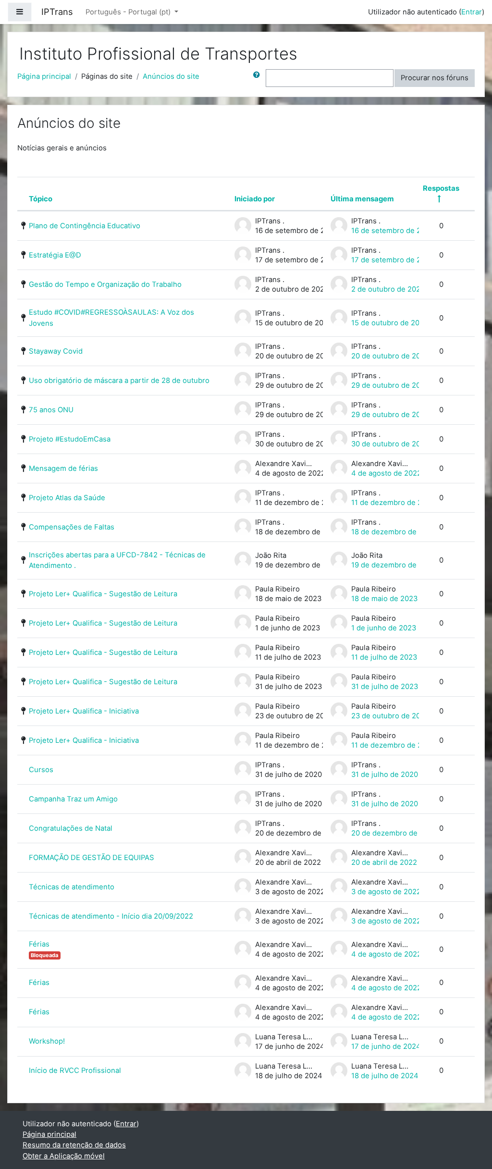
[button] (258, 77)
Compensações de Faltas (71, 527)
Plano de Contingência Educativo (84, 225)
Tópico (40, 199)
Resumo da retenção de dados (74, 1145)
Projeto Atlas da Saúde (67, 497)
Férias (39, 944)
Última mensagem (362, 199)
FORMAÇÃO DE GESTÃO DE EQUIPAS (91, 857)
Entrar (471, 12)
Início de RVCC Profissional (75, 1070)
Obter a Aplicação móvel (64, 1156)
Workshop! (47, 1041)
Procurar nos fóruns (434, 78)
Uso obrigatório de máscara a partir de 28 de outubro (119, 380)
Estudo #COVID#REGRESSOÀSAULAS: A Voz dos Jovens (111, 317)
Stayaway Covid (56, 351)
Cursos (41, 769)
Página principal (44, 76)
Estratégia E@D (55, 255)
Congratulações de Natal (70, 828)
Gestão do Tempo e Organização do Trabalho (105, 284)
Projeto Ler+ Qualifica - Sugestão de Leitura (103, 594)
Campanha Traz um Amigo (73, 799)
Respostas (441, 188)
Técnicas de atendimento (71, 887)
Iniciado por (254, 199)
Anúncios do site (171, 76)
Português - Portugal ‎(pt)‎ (129, 12)
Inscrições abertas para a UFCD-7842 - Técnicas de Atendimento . (117, 560)
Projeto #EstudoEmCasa (70, 439)
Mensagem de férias (63, 468)
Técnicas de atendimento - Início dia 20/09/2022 (111, 916)
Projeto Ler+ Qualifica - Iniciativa (84, 711)
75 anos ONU (51, 410)
